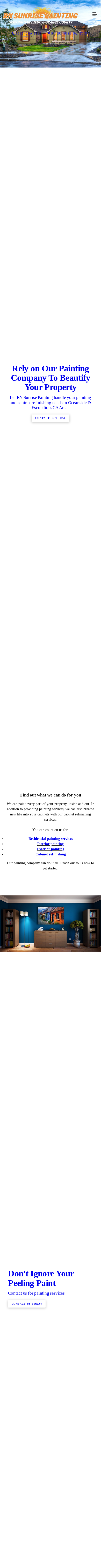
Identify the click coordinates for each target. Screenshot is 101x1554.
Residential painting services (50, 1149)
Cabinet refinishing (50, 1165)
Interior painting (50, 1155)
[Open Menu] (95, 14)
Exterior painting (50, 1160)
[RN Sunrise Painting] (45, 14)
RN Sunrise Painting (70, 33)
